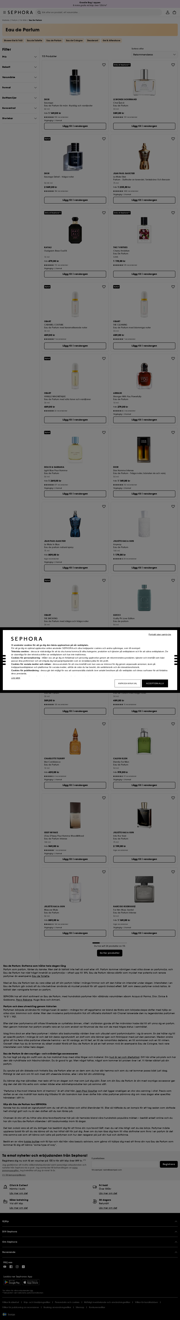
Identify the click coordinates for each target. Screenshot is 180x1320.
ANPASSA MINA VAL (127, 683)
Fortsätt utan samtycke (160, 634)
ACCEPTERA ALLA (155, 683)
